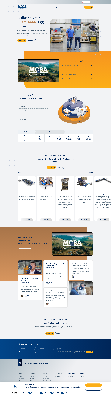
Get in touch (87, 7)
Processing (32, 380)
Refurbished (71, 7)
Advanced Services (47, 380)
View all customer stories (24, 249)
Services (59, 167)
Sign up (88, 351)
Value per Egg (21, 378)
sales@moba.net (83, 376)
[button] (52, 7)
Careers (72, 1)
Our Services (45, 376)
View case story (24, 282)
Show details (69, 392)
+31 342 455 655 (83, 378)
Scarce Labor (20, 376)
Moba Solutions (59, 333)
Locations (78, 1)
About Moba (30, 40)
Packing (32, 378)
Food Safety (20, 380)
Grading (32, 376)
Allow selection (93, 388)
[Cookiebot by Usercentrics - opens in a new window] (15, 393)
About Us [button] (60, 1)
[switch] (41, 393)
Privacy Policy (80, 351)
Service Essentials (46, 378)
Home (55, 1)
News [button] (66, 1)
